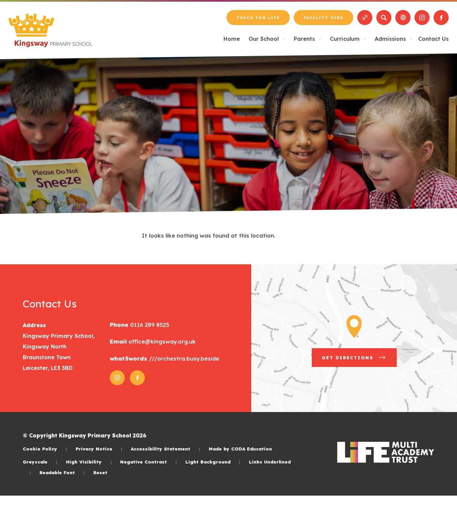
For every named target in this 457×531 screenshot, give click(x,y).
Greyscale (40, 461)
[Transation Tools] (402, 17)
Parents (307, 38)
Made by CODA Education (240, 448)
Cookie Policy (45, 448)
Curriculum (348, 38)
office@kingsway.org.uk (161, 341)
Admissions (393, 38)
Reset (100, 472)
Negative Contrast (148, 461)
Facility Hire (323, 20)
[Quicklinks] (364, 17)
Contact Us (433, 38)
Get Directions (359, 361)
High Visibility (89, 461)
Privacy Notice (99, 448)
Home (231, 38)
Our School (267, 38)
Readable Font (62, 472)
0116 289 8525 (148, 324)
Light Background (213, 461)
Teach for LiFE (258, 20)
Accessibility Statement (165, 448)
